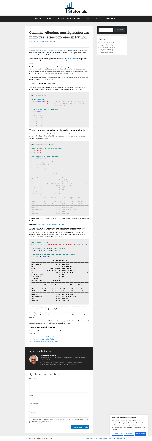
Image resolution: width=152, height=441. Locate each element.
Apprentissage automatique (69, 19)
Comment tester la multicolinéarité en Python (44, 341)
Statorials (28, 438)
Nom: (31, 395)
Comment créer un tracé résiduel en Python (43, 337)
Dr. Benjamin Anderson (41, 41)
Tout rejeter (128, 433)
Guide (54, 41)
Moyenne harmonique (107, 45)
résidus (71, 50)
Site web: (32, 412)
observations (64, 69)
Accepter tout (140, 433)
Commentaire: (34, 378)
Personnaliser (118, 433)
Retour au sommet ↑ (120, 438)
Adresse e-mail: (34, 404)
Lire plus (73, 364)
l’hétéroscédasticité (72, 59)
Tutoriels (50, 19)
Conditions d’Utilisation (91, 438)
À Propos (103, 438)
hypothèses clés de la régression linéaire (49, 50)
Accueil (38, 19)
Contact (110, 438)
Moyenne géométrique (107, 47)
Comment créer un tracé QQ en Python (42, 339)
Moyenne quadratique (107, 50)
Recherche (119, 30)
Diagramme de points (107, 42)
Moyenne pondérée (106, 52)
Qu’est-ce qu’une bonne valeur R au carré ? (51, 224)
